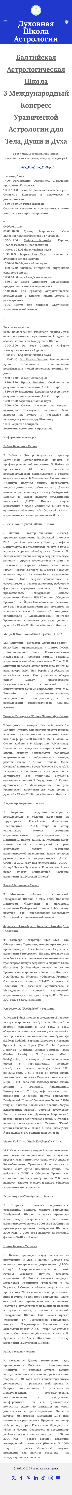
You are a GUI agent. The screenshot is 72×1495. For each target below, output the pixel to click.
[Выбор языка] (66, 21)
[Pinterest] (28, 1478)
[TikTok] (43, 1478)
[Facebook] (21, 1478)
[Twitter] (14, 1478)
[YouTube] (58, 1478)
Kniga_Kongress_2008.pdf (36, 167)
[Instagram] (50, 1478)
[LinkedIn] (36, 1478)
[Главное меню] (5, 21)
